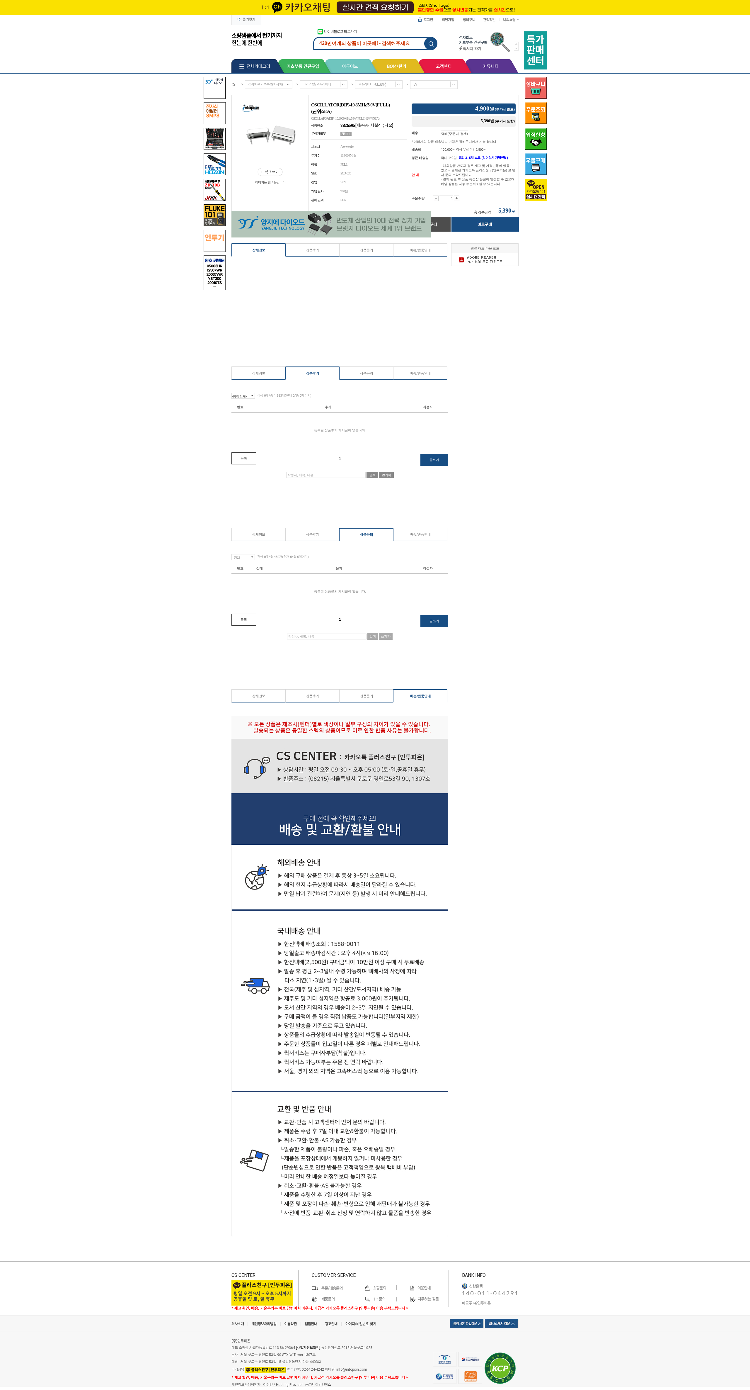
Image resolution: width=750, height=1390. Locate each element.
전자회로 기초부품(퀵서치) (265, 84)
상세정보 (258, 250)
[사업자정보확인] (308, 1348)
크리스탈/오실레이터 (317, 84)
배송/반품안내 (420, 250)
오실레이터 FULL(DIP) (372, 84)
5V (415, 84)
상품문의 (366, 250)
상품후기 (312, 250)
